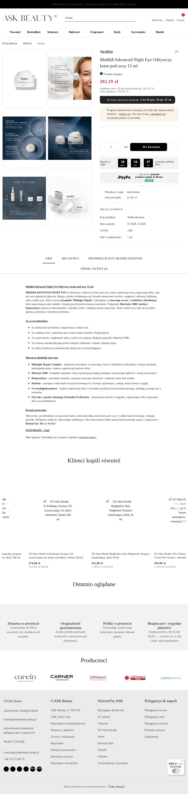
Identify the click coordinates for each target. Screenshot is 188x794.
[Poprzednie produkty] (10, 505)
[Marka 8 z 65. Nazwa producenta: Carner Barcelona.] (57, 677)
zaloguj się (125, 114)
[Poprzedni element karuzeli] (4, 678)
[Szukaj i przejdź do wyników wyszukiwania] (133, 18)
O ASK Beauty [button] (62, 701)
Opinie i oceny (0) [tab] (94, 268)
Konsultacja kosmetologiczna (68, 723)
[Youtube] (19, 769)
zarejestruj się (157, 114)
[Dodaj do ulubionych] (173, 147)
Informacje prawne (62, 756)
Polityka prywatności (63, 749)
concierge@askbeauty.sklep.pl (21, 752)
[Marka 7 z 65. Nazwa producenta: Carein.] (21, 677)
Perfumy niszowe (155, 730)
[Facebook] (6, 769)
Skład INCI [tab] (70, 258)
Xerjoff (102, 749)
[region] (139, 163)
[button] (176, 32)
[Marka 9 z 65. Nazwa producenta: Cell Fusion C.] (94, 677)
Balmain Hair (106, 743)
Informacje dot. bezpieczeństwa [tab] (115, 258)
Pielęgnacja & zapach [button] (161, 701)
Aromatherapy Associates (113, 763)
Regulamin (57, 743)
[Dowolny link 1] (32, 769)
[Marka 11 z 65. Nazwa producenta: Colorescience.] (167, 677)
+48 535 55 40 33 (14, 759)
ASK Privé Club (60, 716)
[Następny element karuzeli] (184, 678)
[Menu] (182, 761)
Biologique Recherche (111, 710)
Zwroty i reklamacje (63, 736)
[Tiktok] (26, 769)
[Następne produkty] (178, 505)
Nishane (102, 756)
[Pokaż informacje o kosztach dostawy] (139, 197)
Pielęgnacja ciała (154, 716)
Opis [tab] (49, 258)
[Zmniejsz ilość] (103, 147)
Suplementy (152, 736)
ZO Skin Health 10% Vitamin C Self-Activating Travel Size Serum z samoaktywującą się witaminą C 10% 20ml (156, 556)
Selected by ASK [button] (110, 701)
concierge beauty (87, 437)
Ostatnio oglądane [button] (94, 584)
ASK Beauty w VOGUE (66, 710)
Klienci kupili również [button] (94, 460)
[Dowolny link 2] (39, 769)
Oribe (101, 736)
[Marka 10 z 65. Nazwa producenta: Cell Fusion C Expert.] (130, 677)
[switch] (176, 771)
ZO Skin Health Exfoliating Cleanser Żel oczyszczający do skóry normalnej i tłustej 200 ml (29, 556)
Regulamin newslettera (64, 763)
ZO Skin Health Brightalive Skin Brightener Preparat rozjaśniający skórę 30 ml (94, 556)
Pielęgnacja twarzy (156, 710)
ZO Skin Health (107, 730)
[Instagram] (12, 769)
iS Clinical (104, 716)
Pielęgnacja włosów (156, 723)
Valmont (103, 723)
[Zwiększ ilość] (119, 147)
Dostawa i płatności (62, 730)
